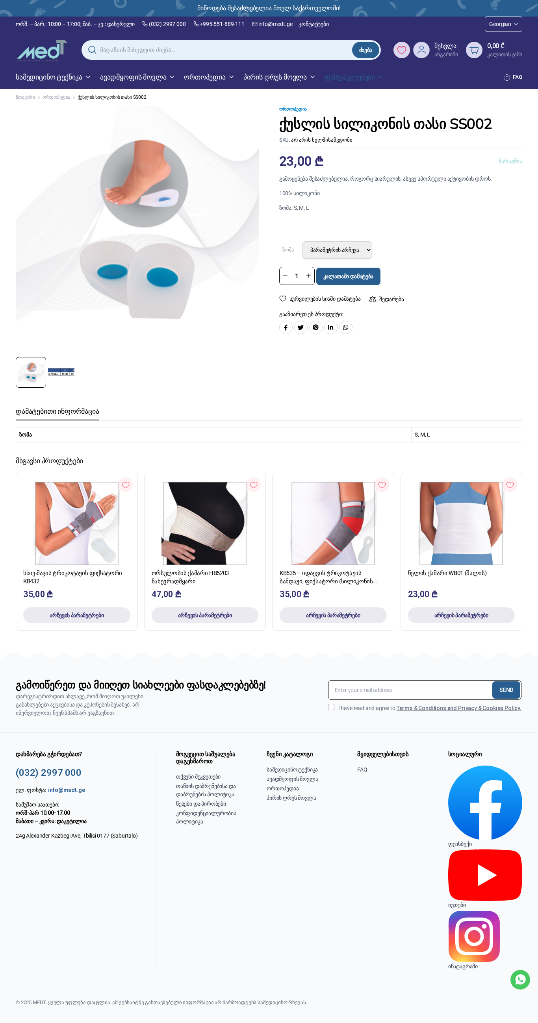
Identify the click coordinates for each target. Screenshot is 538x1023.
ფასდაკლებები (350, 77)
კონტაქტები (313, 24)
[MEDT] (42, 50)
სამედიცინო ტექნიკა (49, 77)
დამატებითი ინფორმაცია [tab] (57, 411)
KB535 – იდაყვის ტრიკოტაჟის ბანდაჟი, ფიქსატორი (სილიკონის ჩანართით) (326, 578)
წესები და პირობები (201, 804)
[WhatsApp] (520, 980)
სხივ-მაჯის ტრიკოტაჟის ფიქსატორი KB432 (72, 577)
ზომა (288, 250)
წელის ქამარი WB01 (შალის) (447, 573)
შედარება (391, 299)
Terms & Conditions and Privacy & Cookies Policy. (459, 708)
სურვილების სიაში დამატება (325, 299)
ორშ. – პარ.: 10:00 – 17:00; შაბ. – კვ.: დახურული (75, 24)
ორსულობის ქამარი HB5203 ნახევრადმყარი (190, 577)
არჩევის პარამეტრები (77, 615)
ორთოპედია (205, 77)
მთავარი (25, 97)
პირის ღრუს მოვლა (275, 77)
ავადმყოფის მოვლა (133, 77)
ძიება (365, 50)
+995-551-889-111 (222, 24)
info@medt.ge (275, 24)
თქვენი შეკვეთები (198, 776)
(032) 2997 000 (167, 24)
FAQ (517, 77)
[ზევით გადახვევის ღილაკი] (520, 1005)
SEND (506, 690)
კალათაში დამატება (348, 276)
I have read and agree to (429, 708)
